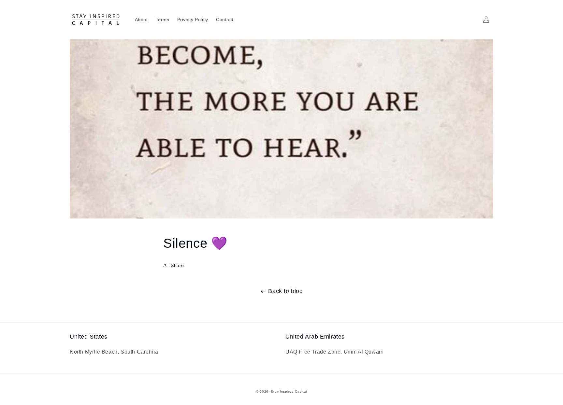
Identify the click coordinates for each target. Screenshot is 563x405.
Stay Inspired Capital (289, 391)
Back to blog (285, 291)
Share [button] (177, 265)
